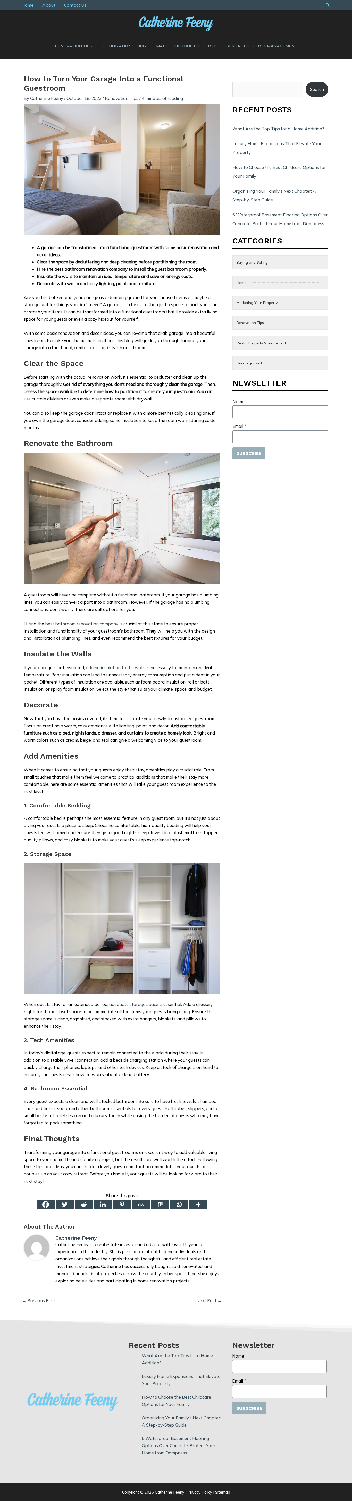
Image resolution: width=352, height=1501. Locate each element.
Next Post (209, 1300)
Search (317, 89)
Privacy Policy (199, 1492)
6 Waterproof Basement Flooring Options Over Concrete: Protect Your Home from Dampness (178, 1445)
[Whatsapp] (179, 1204)
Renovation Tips (121, 98)
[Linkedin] (103, 1204)
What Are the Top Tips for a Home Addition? (278, 128)
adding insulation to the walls (115, 667)
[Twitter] (65, 1204)
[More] (198, 1204)
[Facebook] (46, 1204)
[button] (328, 5)
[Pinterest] (122, 1204)
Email (239, 426)
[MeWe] (141, 1204)
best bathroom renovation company (81, 623)
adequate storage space (133, 1004)
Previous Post (38, 1300)
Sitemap (222, 1492)
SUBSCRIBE (249, 453)
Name (238, 401)
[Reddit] (84, 1204)
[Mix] (160, 1204)
